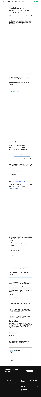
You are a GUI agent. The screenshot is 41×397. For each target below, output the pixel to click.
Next (29, 360)
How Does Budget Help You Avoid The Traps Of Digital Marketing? (19, 341)
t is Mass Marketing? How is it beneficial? (19, 181)
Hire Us (36, 1)
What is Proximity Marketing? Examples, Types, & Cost (18, 342)
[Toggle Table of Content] (15, 332)
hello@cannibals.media (33, 380)
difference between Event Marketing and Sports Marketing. (22, 156)
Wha (12, 181)
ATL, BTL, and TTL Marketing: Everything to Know (17, 340)
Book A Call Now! (29, 370)
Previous (12, 360)
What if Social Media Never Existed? (15, 339)
